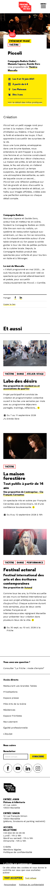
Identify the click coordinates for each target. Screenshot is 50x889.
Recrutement (10, 721)
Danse (20, 374)
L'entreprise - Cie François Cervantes (23, 493)
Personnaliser (10, 884)
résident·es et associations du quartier (21, 387)
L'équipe (7, 733)
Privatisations (10, 691)
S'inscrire (38, 756)
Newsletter (9, 751)
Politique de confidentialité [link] (31, 884)
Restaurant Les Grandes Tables (20, 686)
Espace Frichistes (12, 715)
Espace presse (11, 698)
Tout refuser (30, 878)
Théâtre (14, 45)
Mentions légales (12, 849)
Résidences (9, 710)
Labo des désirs (20, 381)
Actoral (28, 587)
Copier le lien (9, 304)
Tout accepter (13, 878)
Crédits (7, 846)
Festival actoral (19, 570)
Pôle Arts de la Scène (14, 704)
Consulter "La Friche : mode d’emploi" (23, 668)
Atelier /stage (35, 374)
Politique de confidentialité (17, 852)
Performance (35, 562)
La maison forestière (14, 476)
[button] (43, 6)
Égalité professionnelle (15, 727)
